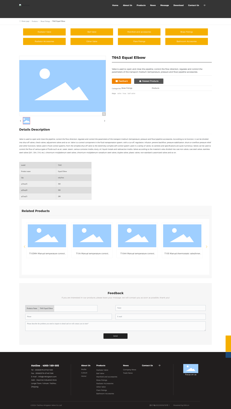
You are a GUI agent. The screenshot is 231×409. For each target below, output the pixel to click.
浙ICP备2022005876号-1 (159, 405)
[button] (24, 246)
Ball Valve (91, 32)
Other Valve (91, 41)
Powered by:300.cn (181, 405)
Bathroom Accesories (187, 41)
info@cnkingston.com (47, 377)
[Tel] (228, 338)
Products (35, 21)
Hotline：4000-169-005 (45, 365)
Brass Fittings (45, 21)
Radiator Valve (44, 32)
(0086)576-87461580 (44, 370)
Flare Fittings (139, 41)
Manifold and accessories (139, 32)
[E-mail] (228, 343)
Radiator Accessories (44, 41)
